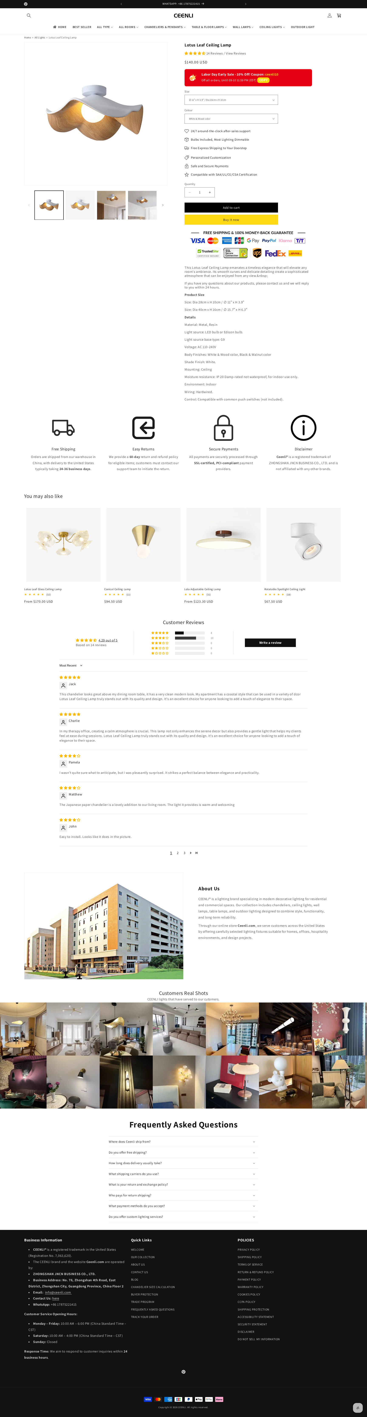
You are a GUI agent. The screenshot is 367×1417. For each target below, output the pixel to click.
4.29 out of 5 (108, 640)
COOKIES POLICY (249, 1294)
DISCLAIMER (246, 1332)
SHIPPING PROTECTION (253, 1309)
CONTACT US (139, 1272)
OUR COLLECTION (143, 1257)
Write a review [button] (270, 642)
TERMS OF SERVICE (250, 1264)
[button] (29, 15)
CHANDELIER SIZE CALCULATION (153, 1287)
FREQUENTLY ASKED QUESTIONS (153, 1309)
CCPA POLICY (246, 1302)
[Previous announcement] (121, 4)
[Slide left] (29, 205)
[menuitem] (59, 26)
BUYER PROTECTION (144, 1294)
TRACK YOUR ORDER (144, 1317)
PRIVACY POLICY (249, 1250)
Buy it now (231, 220)
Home (27, 37)
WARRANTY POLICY (250, 1287)
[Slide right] (163, 205)
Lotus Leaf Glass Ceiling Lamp (43, 589)
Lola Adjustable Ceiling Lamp (202, 589)
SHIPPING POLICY (250, 1257)
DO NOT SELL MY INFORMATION (259, 1339)
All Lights (40, 37)
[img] (69, 677)
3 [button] (185, 853)
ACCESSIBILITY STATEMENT (256, 1317)
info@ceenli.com (58, 1292)
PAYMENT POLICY (249, 1279)
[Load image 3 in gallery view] (111, 205)
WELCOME (137, 1250)
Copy (263, 80)
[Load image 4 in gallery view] (142, 205)
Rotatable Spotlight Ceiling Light (284, 589)
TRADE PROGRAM (142, 1302)
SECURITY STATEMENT (252, 1324)
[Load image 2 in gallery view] (80, 205)
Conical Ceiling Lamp (117, 589)
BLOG (134, 1279)
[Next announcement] (245, 4)
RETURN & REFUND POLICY (256, 1272)
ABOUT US (138, 1264)
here (55, 1298)
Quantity (190, 184)
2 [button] (178, 853)
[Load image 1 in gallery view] (49, 205)
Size (187, 91)
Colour (188, 110)
